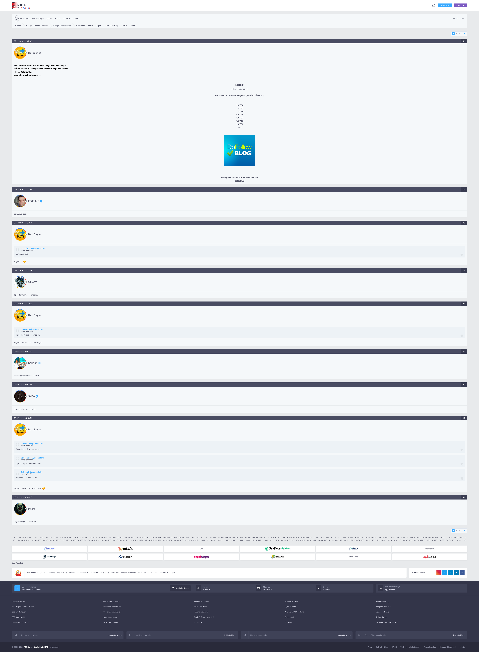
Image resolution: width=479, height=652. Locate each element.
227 (259, 540)
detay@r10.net (459, 635)
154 (454, 537)
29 (75, 537)
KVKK (394, 647)
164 (36, 540)
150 (440, 537)
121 (337, 537)
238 (299, 540)
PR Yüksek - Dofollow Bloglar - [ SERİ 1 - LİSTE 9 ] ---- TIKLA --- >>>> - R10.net (21, 5)
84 (222, 537)
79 (208, 537)
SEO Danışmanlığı (18, 617)
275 (435, 540)
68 (180, 537)
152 (447, 537)
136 (390, 537)
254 (358, 540)
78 (206, 537)
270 (417, 540)
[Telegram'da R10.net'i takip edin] (450, 572)
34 (88, 537)
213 (210, 540)
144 (418, 537)
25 (65, 537)
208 (192, 540)
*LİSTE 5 (239, 114)
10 (28, 537)
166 (43, 540)
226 (255, 540)
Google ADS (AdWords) (21, 622)
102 (272, 537)
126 (354, 537)
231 (273, 540)
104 (279, 537)
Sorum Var (198, 622)
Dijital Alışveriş (290, 607)
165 (39, 540)
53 (139, 537)
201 (166, 540)
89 (235, 537)
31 (80, 537)
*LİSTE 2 (239, 124)
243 (318, 540)
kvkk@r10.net (230, 635)
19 (50, 537)
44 (115, 537)
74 (196, 537)
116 (320, 537)
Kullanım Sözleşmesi (447, 647)
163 (32, 540)
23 (60, 537)
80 (211, 537)
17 (45, 537)
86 (227, 537)
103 (276, 537)
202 (170, 540)
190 (127, 540)
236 (292, 540)
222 (241, 540)
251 (347, 540)
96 (254, 537)
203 (174, 540)
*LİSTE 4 (239, 118)
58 (153, 537)
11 (30, 537)
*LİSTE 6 (239, 111)
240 (307, 540)
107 (290, 537)
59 (156, 537)
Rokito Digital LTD (41, 647)
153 (450, 537)
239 (303, 540)
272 (424, 540)
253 (355, 540)
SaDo (31, 396)
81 (214, 537)
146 (425, 537)
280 (453, 540)
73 (193, 537)
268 (410, 540)
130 (368, 537)
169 (54, 540)
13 (35, 537)
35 (91, 537)
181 (95, 540)
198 (156, 540)
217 (224, 540)
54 (142, 537)
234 (285, 540)
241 (310, 540)
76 (201, 537)
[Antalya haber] (277, 556)
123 (344, 537)
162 (28, 540)
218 (227, 540)
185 (109, 540)
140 (404, 537)
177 (81, 540)
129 (365, 537)
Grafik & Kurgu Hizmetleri (204, 617)
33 (86, 537)
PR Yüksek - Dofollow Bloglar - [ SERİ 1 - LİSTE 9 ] (239, 95)
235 (288, 540)
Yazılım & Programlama (111, 601)
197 (152, 540)
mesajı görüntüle (27, 250)
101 (269, 537)
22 (57, 537)
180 (91, 540)
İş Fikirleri (288, 622)
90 (238, 537)
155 (457, 537)
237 (296, 540)
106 (286, 537)
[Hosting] (49, 549)
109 (297, 537)
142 (411, 537)
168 (50, 540)
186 (113, 540)
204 (178, 540)
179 (88, 540)
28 (72, 537)
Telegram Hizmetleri (383, 607)
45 (118, 537)
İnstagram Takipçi (382, 601)
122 (341, 537)
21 (55, 537)
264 (395, 540)
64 (169, 537)
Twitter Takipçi (381, 617)
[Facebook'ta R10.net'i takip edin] (462, 572)
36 (94, 537)
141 (408, 537)
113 (310, 537)
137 (393, 537)
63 (166, 537)
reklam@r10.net (115, 635)
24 (62, 537)
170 (57, 540)
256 (366, 540)
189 (123, 540)
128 (361, 537)
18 (47, 537)
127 (358, 537)
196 (148, 540)
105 (283, 537)
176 (77, 540)
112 (307, 537)
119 (330, 537)
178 (84, 540)
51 (134, 537)
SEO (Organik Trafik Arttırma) (23, 607)
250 (344, 540)
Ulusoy (32, 282)
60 (159, 537)
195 (145, 540)
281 (457, 540)
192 (134, 540)
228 (263, 540)
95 (251, 537)
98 (259, 537)
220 (234, 540)
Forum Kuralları (430, 647)
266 (403, 540)
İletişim (462, 647)
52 (137, 537)
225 (252, 540)
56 (148, 537)
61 (161, 537)
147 (429, 537)
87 (230, 537)
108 (294, 537)
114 (314, 537)
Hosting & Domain (201, 612)
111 (304, 537)
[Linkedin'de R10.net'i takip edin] (456, 572)
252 (351, 540)
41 (107, 537)
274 (431, 540)
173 (67, 540)
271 (421, 540)
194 (141, 540)
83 (219, 537)
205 (181, 540)
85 (224, 537)
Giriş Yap (445, 5)
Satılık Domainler (200, 607)
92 (243, 537)
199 (159, 540)
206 (185, 540)
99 (262, 537)
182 (98, 540)
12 (32, 537)
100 (265, 537)
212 (206, 540)
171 (61, 540)
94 (249, 537)
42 (110, 537)
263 (392, 540)
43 (113, 537)
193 (138, 540)
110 (301, 537)
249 (340, 540)
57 (150, 537)
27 (70, 537)
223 (245, 540)
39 (102, 537)
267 (406, 540)
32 (83, 537)
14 (37, 537)
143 (415, 537)
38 (99, 537)
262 (388, 540)
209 (196, 540)
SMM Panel (289, 617)
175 (74, 540)
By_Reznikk (390, 590)
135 (386, 537)
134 (382, 537)
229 (266, 540)
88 (233, 537)
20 (52, 537)
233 (281, 540)
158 (14, 540)
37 (97, 537)
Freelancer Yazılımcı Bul (112, 607)
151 (443, 537)
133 (379, 537)
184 (106, 540)
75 (198, 537)
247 (333, 540)
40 (105, 537)
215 (217, 540)
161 (25, 540)
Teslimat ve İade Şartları (410, 647)
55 (145, 537)
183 (102, 540)
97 (257, 537)
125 (351, 537)
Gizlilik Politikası (382, 647)
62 (164, 537)
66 (175, 537)
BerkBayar (34, 52)
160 (21, 540)
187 (116, 540)
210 (200, 540)
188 (120, 540)
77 (203, 537)
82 (216, 537)
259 (377, 540)
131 (372, 537)
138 (397, 537)
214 (213, 540)
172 (64, 540)
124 (347, 537)
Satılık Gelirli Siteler (110, 622)
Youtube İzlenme (382, 612)
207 (189, 540)
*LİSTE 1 (239, 127)
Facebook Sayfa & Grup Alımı (387, 622)
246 (329, 540)
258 (373, 540)
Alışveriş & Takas (291, 601)
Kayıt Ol (460, 5)
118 (327, 537)
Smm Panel (353, 557)
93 (246, 537)
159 (18, 540)
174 (71, 540)
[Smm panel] (277, 549)
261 (384, 540)
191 (131, 540)
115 (317, 537)
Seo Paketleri (17, 563)
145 (422, 537)
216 (220, 540)
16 (42, 537)
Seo (201, 549)
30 (78, 537)
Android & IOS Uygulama (294, 612)
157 (465, 537)
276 (439, 540)
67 (177, 537)
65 (172, 537)
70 (185, 537)
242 (314, 540)
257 (369, 540)
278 (446, 540)
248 (336, 540)
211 (203, 540)
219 (231, 540)
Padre (31, 508)
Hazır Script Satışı (110, 617)
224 (248, 540)
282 (460, 540)
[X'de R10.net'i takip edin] (444, 572)
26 (67, 537)
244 (321, 540)
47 (123, 537)
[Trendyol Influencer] (125, 549)
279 (449, 540)
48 (126, 537)
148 (432, 537)
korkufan (33, 201)
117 (324, 537)
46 (121, 537)
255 (362, 540)
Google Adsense (18, 601)
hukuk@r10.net (344, 635)
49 (129, 537)
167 (46, 540)
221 (238, 540)
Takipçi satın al (430, 549)
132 (375, 537)
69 (183, 537)
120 (334, 537)
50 (132, 537)
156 (461, 537)
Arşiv (370, 647)
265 (399, 540)
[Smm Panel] (49, 556)
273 (428, 540)
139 (400, 537)
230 (270, 540)
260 (381, 540)
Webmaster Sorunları (202, 601)
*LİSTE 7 (239, 108)
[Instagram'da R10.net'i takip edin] (438, 572)
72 (190, 537)
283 (464, 540)
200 (163, 540)
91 (241, 537)
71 (188, 537)
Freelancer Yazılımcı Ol (111, 612)
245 (325, 540)
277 (442, 540)
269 (414, 540)
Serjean (32, 362)
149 (436, 537)
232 (277, 540)
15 (40, 537)
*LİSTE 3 (239, 121)
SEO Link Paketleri (19, 612)
